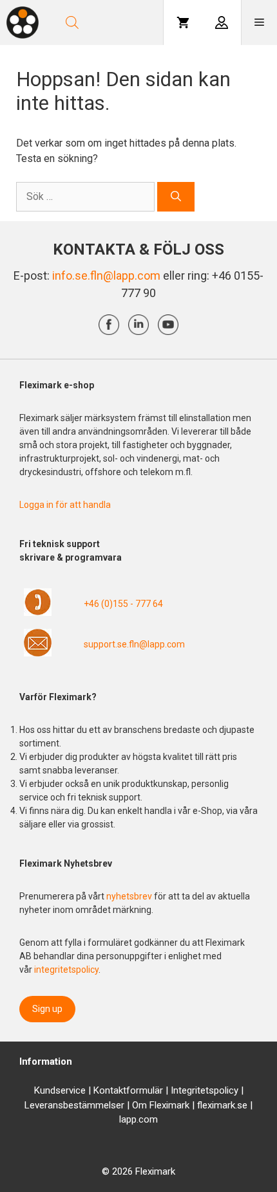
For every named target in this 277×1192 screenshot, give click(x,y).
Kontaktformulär (128, 1090)
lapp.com (138, 1119)
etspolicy (219, 1090)
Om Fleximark (160, 1105)
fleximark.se (222, 1105)
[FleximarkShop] (22, 22)
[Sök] (176, 197)
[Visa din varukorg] (183, 22)
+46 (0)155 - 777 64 (123, 604)
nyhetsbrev (130, 896)
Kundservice (60, 1090)
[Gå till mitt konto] (221, 22)
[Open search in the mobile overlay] (107, 22)
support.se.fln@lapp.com (134, 644)
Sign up (47, 1009)
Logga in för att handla (65, 505)
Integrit (185, 1090)
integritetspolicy (66, 969)
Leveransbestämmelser (74, 1105)
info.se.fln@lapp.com (106, 275)
